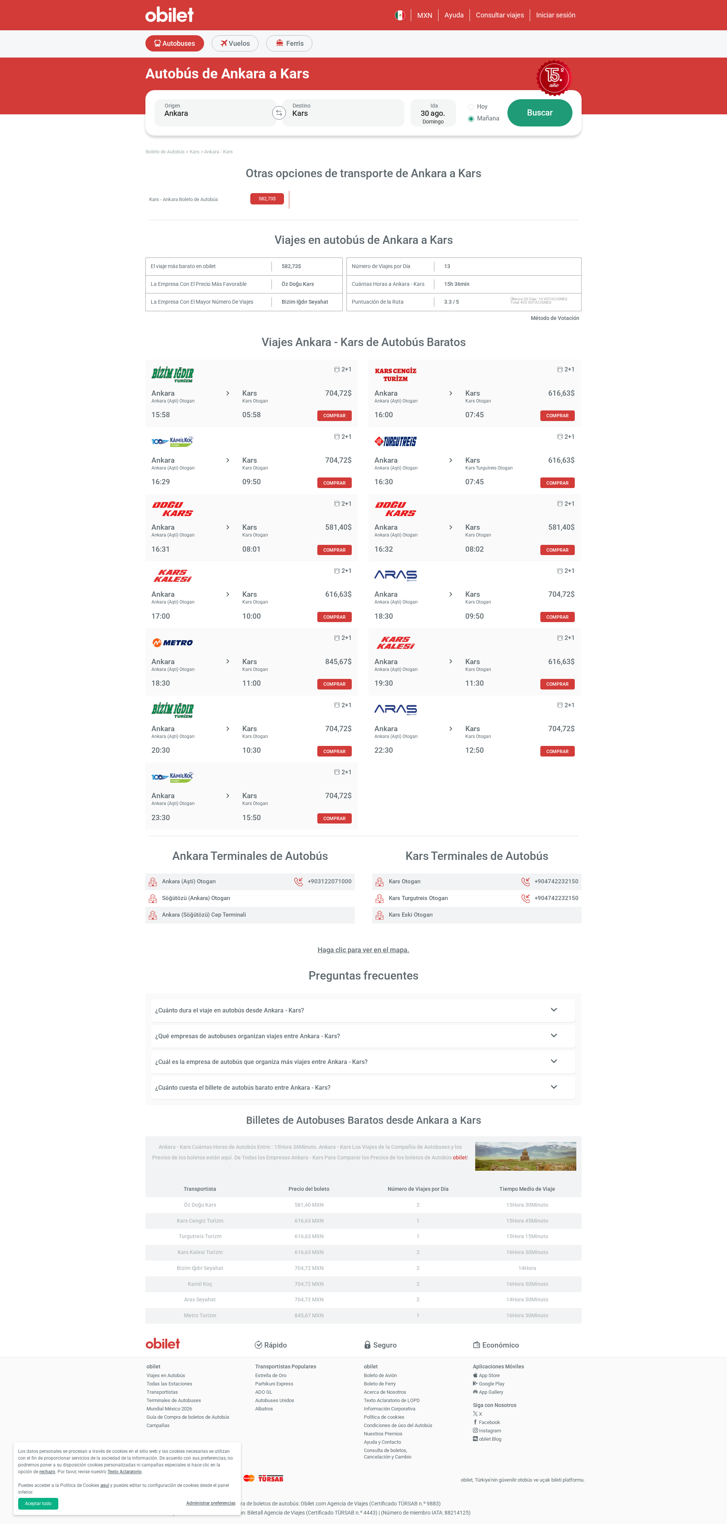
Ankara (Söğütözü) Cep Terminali (203, 914)
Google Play (491, 1384)
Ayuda (454, 15)
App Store (489, 1375)
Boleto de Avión (380, 1375)
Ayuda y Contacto (382, 1442)
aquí (104, 1485)
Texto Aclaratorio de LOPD (392, 1400)
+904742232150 (557, 881)
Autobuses (178, 43)
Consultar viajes (500, 15)
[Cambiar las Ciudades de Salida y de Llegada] (279, 113)
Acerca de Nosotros (385, 1392)
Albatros (264, 1409)
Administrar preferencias (211, 1503)
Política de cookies (384, 1417)
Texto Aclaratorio (125, 1471)
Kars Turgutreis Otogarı (417, 898)
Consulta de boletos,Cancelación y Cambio (387, 1454)
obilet (460, 1157)
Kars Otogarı (404, 881)
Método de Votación (555, 318)
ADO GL (263, 1392)
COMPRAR (334, 415)
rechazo (47, 1471)
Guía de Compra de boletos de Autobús (188, 1417)
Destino (301, 106)
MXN (424, 15)
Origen (172, 106)
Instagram (489, 1431)
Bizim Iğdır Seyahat (305, 302)
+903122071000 (330, 881)
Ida (434, 106)
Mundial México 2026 (169, 1409)
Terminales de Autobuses (174, 1400)
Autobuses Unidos (274, 1400)
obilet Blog (489, 1439)
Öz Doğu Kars (298, 284)
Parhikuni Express (274, 1384)
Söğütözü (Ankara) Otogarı (195, 898)
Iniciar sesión (556, 15)
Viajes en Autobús (166, 1375)
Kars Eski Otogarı (410, 914)
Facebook (489, 1422)
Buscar (540, 112)
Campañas (158, 1425)
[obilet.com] (187, 21)
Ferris (294, 43)
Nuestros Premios (383, 1434)
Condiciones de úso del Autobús (398, 1425)
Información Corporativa (389, 1409)
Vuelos (238, 43)
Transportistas (162, 1392)
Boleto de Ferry (380, 1384)
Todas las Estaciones (169, 1384)
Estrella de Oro (270, 1375)
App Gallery (490, 1392)
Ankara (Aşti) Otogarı (188, 881)
